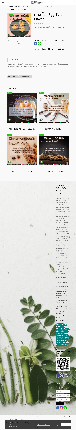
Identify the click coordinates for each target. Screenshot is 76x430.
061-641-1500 (60, 316)
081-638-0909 (60, 311)
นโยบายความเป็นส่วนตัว (43, 425)
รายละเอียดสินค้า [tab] (13, 60)
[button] (74, 2)
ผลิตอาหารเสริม (65, 205)
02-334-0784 (63, 307)
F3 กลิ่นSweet (59, 49)
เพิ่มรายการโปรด (41, 40)
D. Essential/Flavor (47, 49)
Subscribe (60, 403)
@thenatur (63, 356)
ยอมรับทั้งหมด (66, 425)
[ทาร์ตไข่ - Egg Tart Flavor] (19, 25)
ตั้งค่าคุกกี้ (56, 425)
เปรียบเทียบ (56, 40)
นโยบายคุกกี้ (13, 427)
